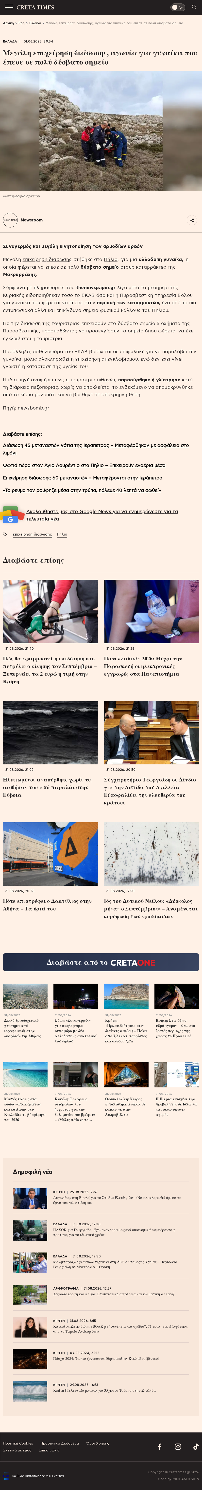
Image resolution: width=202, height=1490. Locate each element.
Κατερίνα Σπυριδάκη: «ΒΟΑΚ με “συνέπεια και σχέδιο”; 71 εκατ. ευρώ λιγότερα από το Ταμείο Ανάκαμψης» (120, 1329)
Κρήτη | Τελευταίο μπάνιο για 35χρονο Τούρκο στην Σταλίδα (104, 1390)
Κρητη (59, 1192)
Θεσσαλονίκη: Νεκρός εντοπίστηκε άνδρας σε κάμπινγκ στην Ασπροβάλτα (125, 1106)
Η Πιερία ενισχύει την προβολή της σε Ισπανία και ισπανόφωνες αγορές (176, 1106)
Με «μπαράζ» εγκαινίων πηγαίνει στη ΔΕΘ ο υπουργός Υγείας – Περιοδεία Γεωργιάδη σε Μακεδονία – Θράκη (115, 1264)
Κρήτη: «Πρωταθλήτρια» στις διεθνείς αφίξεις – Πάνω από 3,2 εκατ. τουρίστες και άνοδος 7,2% (126, 1031)
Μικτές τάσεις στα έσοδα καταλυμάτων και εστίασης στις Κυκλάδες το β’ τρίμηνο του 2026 (25, 1109)
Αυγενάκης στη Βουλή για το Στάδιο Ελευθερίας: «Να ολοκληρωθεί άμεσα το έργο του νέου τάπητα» (117, 1200)
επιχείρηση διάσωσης (47, 259)
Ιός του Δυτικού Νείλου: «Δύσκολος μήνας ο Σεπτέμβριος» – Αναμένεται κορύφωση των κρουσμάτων (151, 908)
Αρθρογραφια (66, 1288)
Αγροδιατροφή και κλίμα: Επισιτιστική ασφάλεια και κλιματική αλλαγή (113, 1293)
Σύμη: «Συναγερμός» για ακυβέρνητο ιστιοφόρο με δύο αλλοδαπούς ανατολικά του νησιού (76, 1031)
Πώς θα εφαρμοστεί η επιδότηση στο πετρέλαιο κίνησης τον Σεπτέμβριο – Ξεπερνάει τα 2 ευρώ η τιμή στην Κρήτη (50, 669)
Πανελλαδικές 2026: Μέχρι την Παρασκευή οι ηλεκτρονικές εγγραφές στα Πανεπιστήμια (143, 665)
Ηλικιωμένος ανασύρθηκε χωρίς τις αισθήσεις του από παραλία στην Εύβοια (48, 787)
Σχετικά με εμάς (17, 1450)
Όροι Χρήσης (97, 1443)
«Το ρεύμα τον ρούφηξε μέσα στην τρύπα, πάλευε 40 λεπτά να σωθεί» (82, 490)
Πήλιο (111, 259)
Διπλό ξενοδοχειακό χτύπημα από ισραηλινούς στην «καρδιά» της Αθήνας (22, 1028)
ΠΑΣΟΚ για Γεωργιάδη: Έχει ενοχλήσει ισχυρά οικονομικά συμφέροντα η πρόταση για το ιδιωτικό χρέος (114, 1232)
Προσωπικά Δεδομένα (59, 1443)
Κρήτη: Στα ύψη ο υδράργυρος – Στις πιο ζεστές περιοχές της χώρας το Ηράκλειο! (175, 1028)
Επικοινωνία (49, 1450)
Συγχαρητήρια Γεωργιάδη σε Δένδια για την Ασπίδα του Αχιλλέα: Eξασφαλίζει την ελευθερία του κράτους (150, 791)
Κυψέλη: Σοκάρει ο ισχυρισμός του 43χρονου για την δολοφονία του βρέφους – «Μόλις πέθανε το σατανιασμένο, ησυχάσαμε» (75, 1109)
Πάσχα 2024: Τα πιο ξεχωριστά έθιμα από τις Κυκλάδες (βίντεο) (106, 1358)
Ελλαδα (10, 41)
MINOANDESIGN (185, 1479)
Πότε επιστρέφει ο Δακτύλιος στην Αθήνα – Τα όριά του (47, 904)
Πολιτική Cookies (18, 1443)
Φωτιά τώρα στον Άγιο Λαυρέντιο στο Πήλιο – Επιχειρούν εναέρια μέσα (84, 465)
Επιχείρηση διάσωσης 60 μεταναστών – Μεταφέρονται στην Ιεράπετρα (82, 478)
